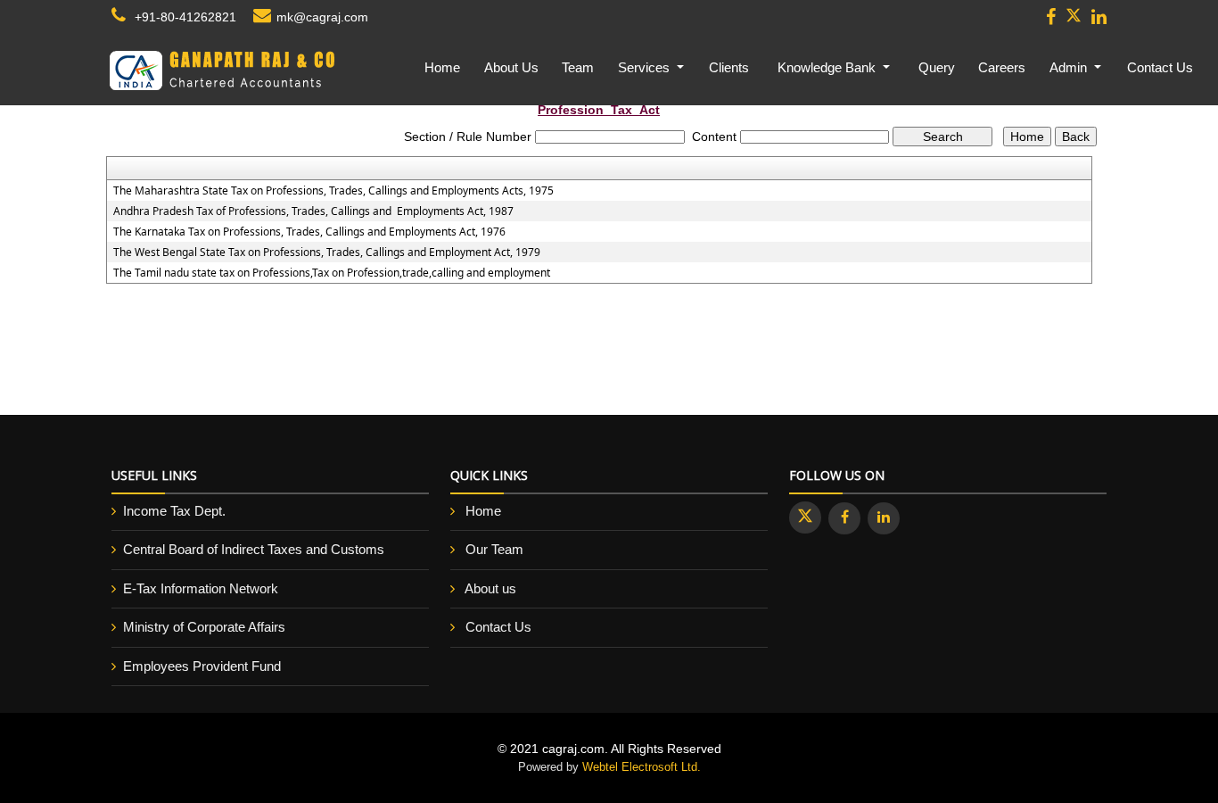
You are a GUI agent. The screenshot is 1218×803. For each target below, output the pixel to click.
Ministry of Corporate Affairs (204, 626)
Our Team (494, 549)
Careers (1001, 67)
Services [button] (645, 67)
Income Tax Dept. (174, 510)
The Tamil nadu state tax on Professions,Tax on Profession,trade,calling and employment (331, 273)
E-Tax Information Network (200, 588)
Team (578, 67)
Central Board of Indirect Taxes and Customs (253, 549)
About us (490, 588)
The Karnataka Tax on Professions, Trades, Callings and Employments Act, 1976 (309, 232)
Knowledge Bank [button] (828, 67)
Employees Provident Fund (202, 666)
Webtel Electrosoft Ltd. (641, 767)
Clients (729, 67)
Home (442, 67)
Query (936, 67)
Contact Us (1160, 67)
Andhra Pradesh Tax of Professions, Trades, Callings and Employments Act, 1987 (313, 211)
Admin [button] (1069, 67)
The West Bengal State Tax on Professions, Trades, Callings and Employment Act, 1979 (326, 252)
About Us (511, 67)
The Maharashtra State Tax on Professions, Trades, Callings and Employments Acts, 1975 (333, 191)
